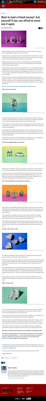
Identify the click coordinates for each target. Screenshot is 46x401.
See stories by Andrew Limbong (16, 378)
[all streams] (44, 6)
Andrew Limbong (8, 27)
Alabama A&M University (20, 388)
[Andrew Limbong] (4, 369)
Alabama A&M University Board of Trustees (20, 392)
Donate (41, 1)
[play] (3, 6)
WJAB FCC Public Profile (29, 388)
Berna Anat (25, 131)
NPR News (3, 13)
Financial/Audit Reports (29, 392)
